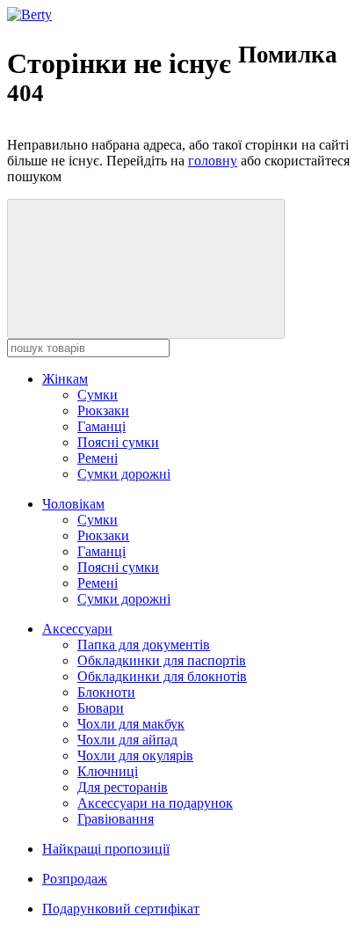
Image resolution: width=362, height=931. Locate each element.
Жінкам (65, 378)
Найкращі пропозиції (106, 848)
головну (212, 160)
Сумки (97, 394)
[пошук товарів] (146, 269)
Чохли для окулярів (135, 755)
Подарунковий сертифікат (120, 908)
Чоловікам (73, 503)
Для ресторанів (122, 787)
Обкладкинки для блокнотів (162, 676)
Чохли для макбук (131, 723)
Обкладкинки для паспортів (161, 660)
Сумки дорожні (123, 473)
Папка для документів (143, 644)
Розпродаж (74, 878)
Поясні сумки (118, 442)
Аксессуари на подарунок (155, 802)
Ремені (97, 458)
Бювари (100, 707)
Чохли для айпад (127, 739)
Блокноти (106, 692)
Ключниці (107, 771)
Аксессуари (77, 628)
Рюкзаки (103, 410)
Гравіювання (115, 818)
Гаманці (101, 426)
